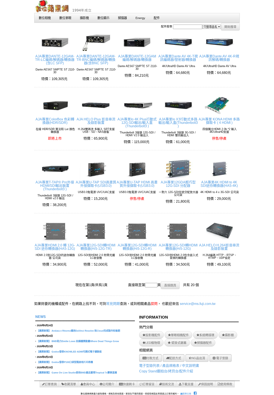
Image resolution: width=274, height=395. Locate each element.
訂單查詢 (51, 384)
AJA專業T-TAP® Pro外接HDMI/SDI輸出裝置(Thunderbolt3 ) (55, 185)
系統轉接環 (206, 335)
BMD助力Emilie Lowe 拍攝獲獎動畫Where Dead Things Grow (85, 341)
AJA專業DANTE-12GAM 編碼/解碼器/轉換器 (137, 57)
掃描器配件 (204, 342)
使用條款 (226, 384)
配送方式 (175, 358)
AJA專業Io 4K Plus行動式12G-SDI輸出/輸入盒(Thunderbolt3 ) (137, 122)
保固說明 (207, 384)
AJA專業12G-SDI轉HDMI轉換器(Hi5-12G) (178, 246)
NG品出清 (198, 358)
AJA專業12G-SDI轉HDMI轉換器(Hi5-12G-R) (137, 246)
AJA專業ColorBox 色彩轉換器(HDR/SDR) (55, 120)
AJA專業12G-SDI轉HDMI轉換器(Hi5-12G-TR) (96, 246)
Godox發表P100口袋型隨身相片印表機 (72, 362)
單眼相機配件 (180, 335)
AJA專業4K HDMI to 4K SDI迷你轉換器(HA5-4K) (219, 183)
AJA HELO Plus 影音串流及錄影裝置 (96, 120)
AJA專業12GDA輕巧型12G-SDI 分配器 (178, 183)
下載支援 (188, 384)
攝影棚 (229, 335)
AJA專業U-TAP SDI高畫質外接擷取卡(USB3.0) (96, 183)
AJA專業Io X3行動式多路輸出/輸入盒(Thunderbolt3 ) (178, 122)
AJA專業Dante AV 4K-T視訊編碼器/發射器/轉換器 (178, 57)
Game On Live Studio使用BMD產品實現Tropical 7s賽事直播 (84, 372)
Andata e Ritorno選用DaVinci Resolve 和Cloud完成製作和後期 (86, 330)
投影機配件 (152, 335)
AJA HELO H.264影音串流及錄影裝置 (219, 246)
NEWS (40, 317)
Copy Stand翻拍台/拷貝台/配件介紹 (166, 371)
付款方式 (152, 358)
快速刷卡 (129, 384)
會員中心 (89, 384)
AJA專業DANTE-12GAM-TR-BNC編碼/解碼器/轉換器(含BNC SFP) (95, 59)
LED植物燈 (152, 342)
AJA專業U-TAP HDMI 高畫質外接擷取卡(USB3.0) (137, 183)
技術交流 (168, 384)
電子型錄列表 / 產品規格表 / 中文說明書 (169, 365)
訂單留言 (149, 384)
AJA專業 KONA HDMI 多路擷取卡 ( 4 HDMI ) (219, 120)
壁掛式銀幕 (178, 342)
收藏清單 (70, 384)
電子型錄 (221, 358)
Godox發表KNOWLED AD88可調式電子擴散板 (77, 351)
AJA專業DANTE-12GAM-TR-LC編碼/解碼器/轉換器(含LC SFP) (54, 59)
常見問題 (113, 304)
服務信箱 (187, 393)
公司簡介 (108, 384)
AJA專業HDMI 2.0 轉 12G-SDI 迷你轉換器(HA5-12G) (55, 246)
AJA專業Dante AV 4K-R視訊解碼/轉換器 (219, 57)
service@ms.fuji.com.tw (198, 304)
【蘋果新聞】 (44, 330)
